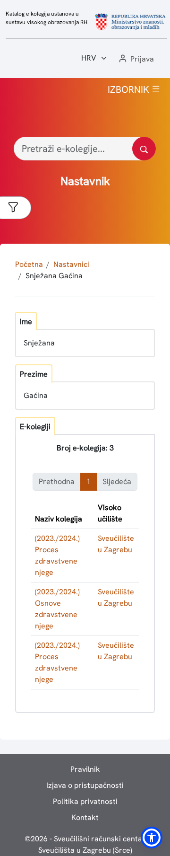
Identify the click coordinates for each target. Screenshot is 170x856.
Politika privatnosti (85, 801)
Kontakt (85, 817)
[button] (135, 59)
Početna (29, 264)
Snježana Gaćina (54, 276)
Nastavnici (71, 264)
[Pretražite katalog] (144, 148)
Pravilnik (85, 769)
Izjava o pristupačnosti (85, 785)
